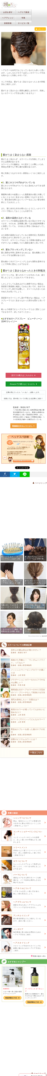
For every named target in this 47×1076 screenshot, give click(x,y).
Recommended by (34, 636)
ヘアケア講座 (23, 12)
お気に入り (41, 29)
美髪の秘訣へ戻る (39, 956)
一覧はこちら (36, 752)
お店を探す (8, 12)
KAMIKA (6, 989)
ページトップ (40, 483)
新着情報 (8, 23)
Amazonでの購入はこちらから (22, 384)
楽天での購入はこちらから (22, 375)
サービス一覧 (23, 23)
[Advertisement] (23, 122)
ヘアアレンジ (7, 18)
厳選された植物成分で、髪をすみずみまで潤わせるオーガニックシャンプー (34, 996)
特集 (23, 18)
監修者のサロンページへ (22, 426)
